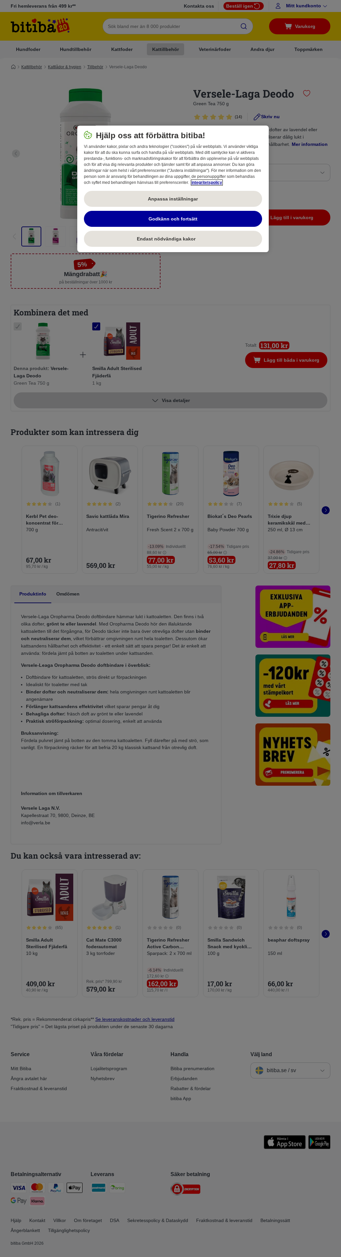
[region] (173, 189)
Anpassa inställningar (173, 199)
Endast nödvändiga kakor (173, 238)
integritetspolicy (206, 182)
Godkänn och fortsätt (173, 218)
